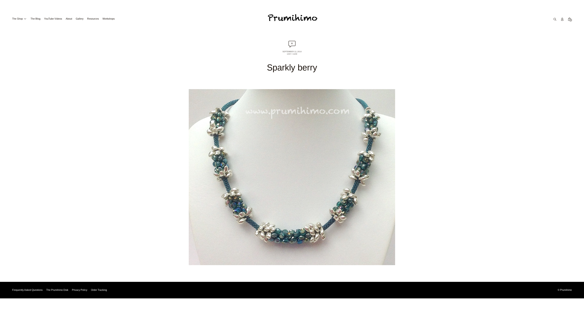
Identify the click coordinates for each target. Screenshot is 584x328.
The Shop (17, 18)
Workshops (109, 18)
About (69, 18)
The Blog (35, 18)
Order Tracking (99, 290)
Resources (93, 18)
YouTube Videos (53, 18)
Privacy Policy (79, 290)
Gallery (79, 18)
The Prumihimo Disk (57, 290)
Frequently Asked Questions (27, 290)
